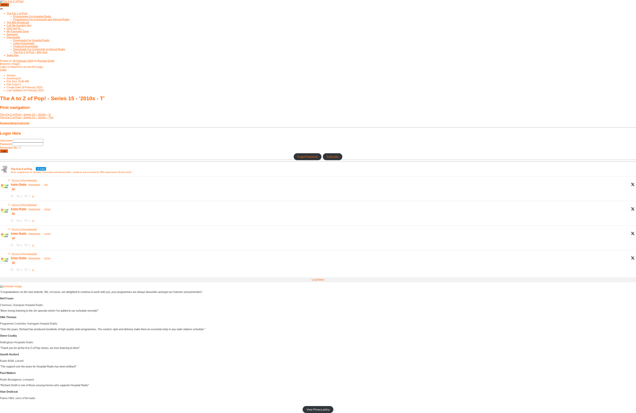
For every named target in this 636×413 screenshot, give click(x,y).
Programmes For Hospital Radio (32, 16)
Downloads (13, 37)
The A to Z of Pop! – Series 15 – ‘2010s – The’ (27, 117)
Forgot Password (307, 156)
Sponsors (12, 34)
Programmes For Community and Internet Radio (41, 19)
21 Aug (47, 234)
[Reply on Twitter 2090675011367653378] (13, 245)
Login (3, 69)
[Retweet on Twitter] (9, 180)
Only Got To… (15, 28)
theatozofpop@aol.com (14, 123)
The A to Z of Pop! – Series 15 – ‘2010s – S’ (25, 114)
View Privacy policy (318, 409)
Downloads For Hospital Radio (31, 40)
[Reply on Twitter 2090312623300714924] (13, 270)
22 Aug (47, 209)
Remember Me (8, 147)
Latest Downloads (23, 43)
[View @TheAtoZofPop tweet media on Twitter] (13, 189)
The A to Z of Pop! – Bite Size (30, 52)
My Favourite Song (18, 31)
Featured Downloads (25, 46)
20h (46, 185)
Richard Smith (46, 60)
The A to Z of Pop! (17, 13)
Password (6, 144)
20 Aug (47, 258)
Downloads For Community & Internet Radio (39, 49)
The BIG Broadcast (18, 22)
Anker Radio (18, 184)
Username (6, 140)
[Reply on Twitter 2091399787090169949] (13, 196)
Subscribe (13, 55)
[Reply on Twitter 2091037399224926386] (13, 221)
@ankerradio (34, 185)
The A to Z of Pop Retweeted (24, 180)
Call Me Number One (19, 25)
